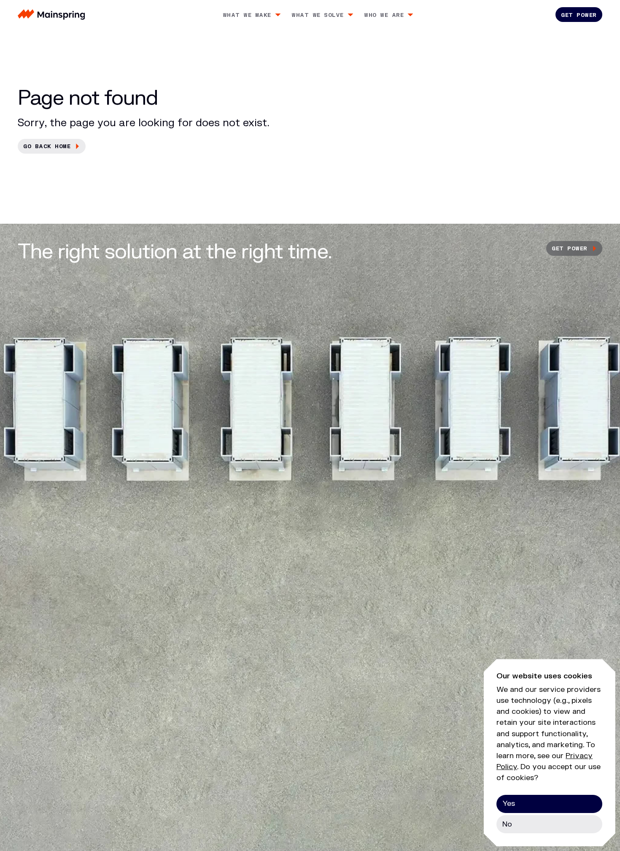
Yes (508, 803)
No (507, 824)
